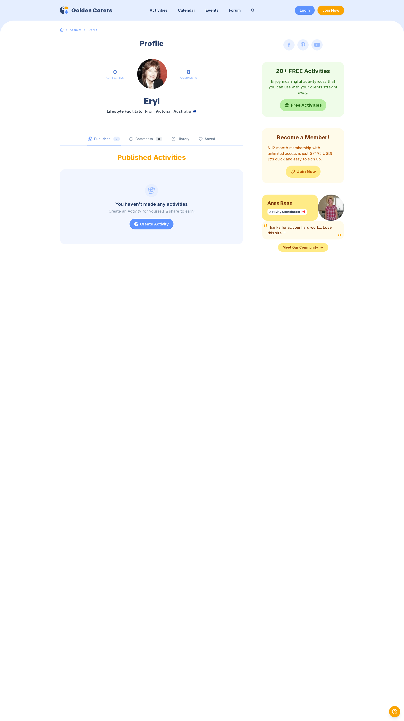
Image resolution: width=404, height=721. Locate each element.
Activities (159, 10)
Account (76, 30)
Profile (92, 30)
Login (305, 10)
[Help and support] (394, 711)
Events (212, 10)
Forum (235, 10)
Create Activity (154, 224)
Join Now (330, 10)
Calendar (186, 10)
